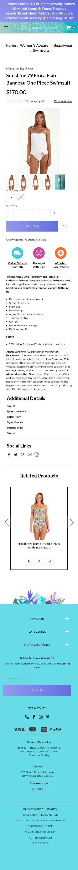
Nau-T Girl (36, 13)
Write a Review (63, 101)
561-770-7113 (39, 788)
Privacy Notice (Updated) (40, 809)
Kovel (22, 13)
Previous (6, 522)
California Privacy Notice (40, 814)
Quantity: (12, 205)
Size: (15, 190)
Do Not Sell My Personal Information (40, 820)
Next (71, 522)
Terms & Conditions (40, 826)
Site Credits (40, 843)
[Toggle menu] (5, 28)
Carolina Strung (57, 13)
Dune (46, 9)
